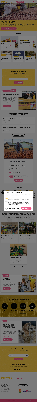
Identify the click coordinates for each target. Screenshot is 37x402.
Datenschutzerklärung (16, 195)
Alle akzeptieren (26, 208)
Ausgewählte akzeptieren (13, 208)
